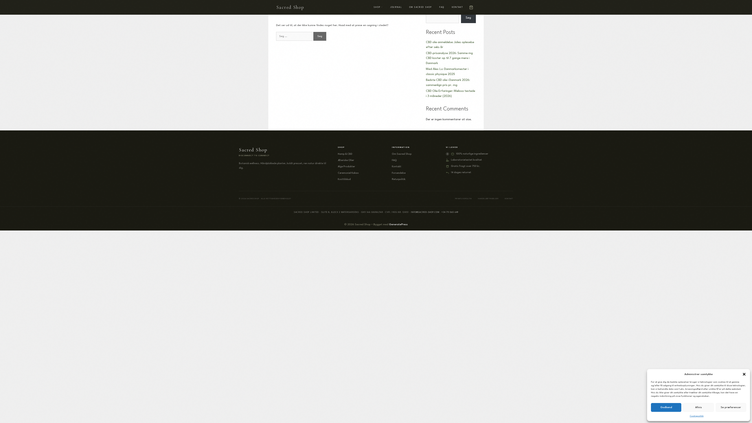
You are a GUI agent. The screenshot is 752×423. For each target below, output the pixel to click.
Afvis (698, 407)
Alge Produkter (346, 166)
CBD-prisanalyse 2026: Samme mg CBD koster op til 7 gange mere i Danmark (449, 58)
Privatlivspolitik (463, 199)
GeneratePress (398, 224)
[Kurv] (471, 7)
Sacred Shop (290, 7)
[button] (744, 374)
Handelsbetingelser (488, 199)
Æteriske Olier (346, 160)
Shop (377, 7)
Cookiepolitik (697, 416)
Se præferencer (731, 407)
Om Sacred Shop (420, 7)
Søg (468, 17)
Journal (396, 7)
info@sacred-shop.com (425, 212)
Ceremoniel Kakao (348, 173)
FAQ (441, 7)
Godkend (666, 407)
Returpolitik (398, 179)
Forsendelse (399, 173)
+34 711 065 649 (450, 212)
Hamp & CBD (345, 154)
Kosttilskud (344, 179)
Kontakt (457, 7)
